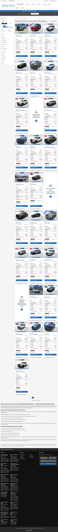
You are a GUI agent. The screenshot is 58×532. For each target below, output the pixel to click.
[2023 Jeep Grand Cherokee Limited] (22, 364)
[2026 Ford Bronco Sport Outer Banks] (22, 177)
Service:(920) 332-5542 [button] (15, 460)
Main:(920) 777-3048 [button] (5, 516)
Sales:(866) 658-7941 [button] (15, 507)
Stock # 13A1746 (18, 370)
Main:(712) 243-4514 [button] (15, 496)
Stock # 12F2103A (32, 183)
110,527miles (40, 37)
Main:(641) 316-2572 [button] (5, 507)
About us (31, 454)
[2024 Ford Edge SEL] (36, 66)
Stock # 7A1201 (18, 146)
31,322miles (55, 335)
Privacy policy (32, 457)
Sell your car (31, 456)
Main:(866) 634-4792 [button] (15, 487)
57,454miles (40, 335)
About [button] (22, 7)
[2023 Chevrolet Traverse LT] (50, 103)
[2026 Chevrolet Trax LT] (22, 28)
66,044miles (26, 261)
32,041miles (26, 111)
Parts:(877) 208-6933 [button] (15, 500)
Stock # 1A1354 (18, 333)
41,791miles (55, 111)
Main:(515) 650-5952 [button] (15, 478)
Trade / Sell (44, 4)
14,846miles (26, 148)
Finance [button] (39, 4)
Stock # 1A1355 (32, 333)
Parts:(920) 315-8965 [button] (15, 461)
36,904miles (55, 37)
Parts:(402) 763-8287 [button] (5, 481)
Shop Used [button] (33, 4)
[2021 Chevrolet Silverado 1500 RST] (50, 140)
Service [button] (49, 4)
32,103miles (55, 298)
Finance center (22, 457)
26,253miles (26, 372)
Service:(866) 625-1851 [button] (15, 481)
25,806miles (55, 224)
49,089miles (40, 224)
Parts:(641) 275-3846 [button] (5, 472)
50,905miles (26, 74)
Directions (21, 456)
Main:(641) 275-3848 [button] (5, 468)
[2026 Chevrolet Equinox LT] (50, 66)
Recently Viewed (53, 0)
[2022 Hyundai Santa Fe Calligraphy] (36, 216)
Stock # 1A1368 (47, 296)
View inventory (22, 454)
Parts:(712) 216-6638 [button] (15, 470)
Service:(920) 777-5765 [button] (5, 517)
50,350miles (26, 224)
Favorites (46, 0)
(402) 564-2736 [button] (4, 496)
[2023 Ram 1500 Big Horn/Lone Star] (36, 140)
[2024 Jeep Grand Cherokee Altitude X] (22, 253)
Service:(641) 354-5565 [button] (5, 460)
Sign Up (48, 463)
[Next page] (41, 397)
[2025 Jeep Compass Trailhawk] (50, 28)
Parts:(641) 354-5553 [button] (5, 461)
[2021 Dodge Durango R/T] (22, 66)
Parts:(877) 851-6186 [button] (15, 490)
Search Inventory (21, 4)
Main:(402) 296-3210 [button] (5, 487)
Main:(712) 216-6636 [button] (15, 467)
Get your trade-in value (35, 13)
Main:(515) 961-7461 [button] (15, 506)
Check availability (20, 93)
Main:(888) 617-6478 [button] (5, 478)
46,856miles (55, 261)
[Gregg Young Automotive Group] (8, 6)
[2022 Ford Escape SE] (36, 28)
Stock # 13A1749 (47, 146)
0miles (27, 37)
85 (39, 397)
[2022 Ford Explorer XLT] (36, 177)
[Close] (56, 13)
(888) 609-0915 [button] (12, 0)
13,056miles (55, 74)
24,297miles (40, 261)
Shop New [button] (27, 4)
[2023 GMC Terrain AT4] (36, 253)
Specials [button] (17, 7)
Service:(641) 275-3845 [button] (5, 471)
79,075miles (55, 148)
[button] (4, 1)
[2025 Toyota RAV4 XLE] (50, 290)
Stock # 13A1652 (32, 146)
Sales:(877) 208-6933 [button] (15, 497)
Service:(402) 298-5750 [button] (5, 490)
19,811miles (40, 148)
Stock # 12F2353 (18, 183)
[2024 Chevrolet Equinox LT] (50, 253)
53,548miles (26, 335)
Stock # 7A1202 (47, 333)
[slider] (1, 27)
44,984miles (40, 74)
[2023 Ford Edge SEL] (50, 216)
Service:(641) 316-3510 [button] (5, 508)
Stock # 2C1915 (32, 296)
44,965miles (40, 185)
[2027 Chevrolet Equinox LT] (36, 290)
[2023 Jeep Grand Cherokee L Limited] (22, 103)
